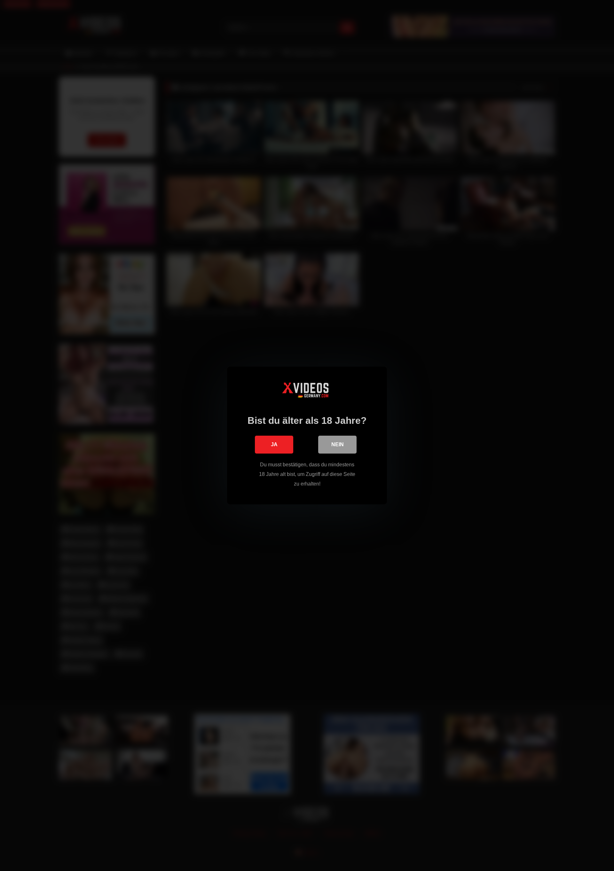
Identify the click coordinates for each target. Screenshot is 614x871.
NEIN (337, 444)
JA (274, 444)
